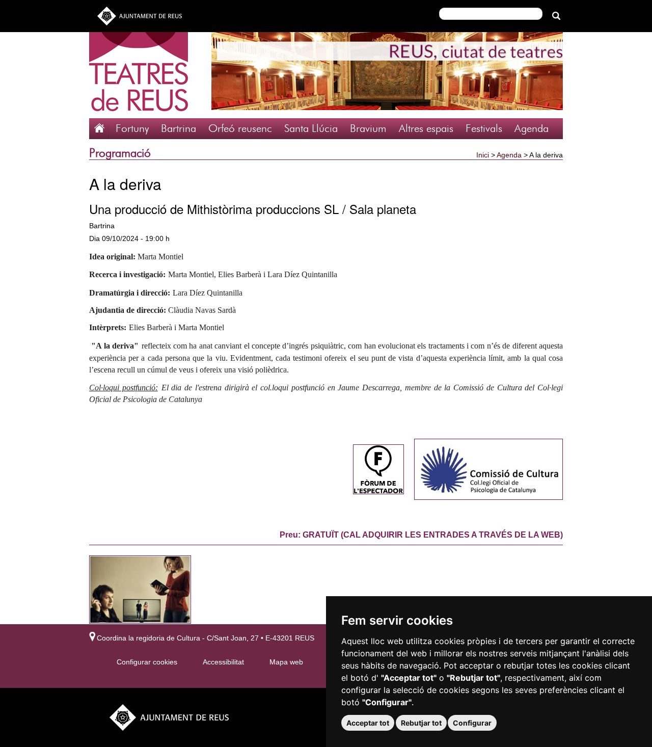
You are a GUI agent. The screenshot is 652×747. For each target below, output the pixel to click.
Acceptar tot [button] (367, 722)
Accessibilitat (223, 662)
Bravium (368, 128)
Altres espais (426, 128)
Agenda (531, 128)
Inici (482, 155)
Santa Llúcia (311, 128)
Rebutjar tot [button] (421, 722)
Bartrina (178, 128)
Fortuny (132, 128)
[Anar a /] (99, 127)
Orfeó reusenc (240, 128)
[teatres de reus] (138, 74)
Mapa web (286, 662)
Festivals (484, 128)
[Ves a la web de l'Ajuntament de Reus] (139, 15)
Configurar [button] (472, 722)
